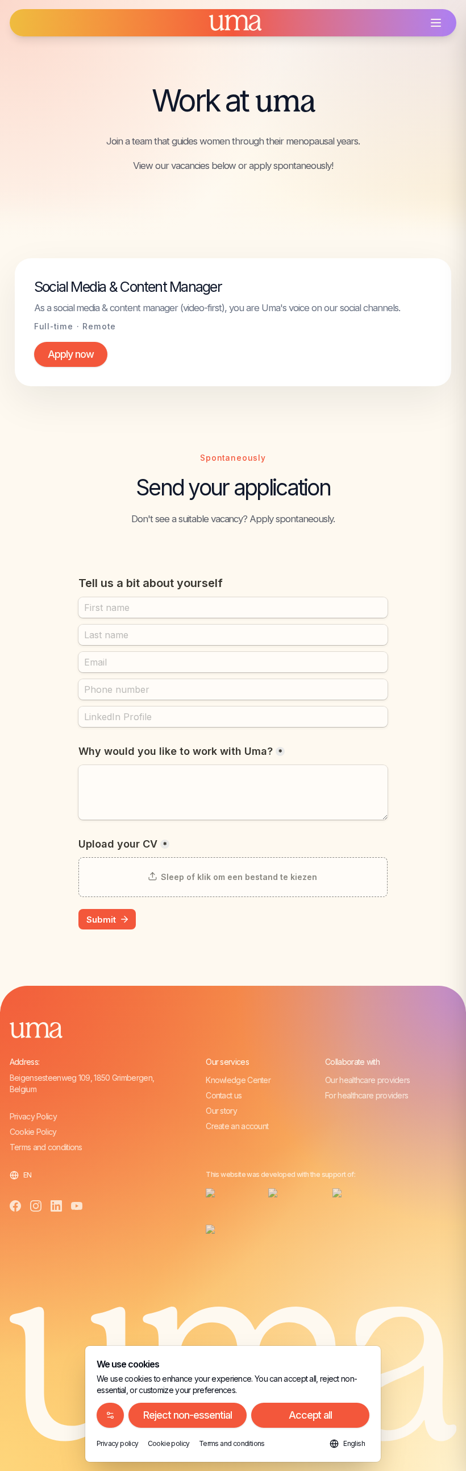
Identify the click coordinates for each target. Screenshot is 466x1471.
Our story (221, 1110)
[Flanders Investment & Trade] (228, 1197)
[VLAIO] (227, 1234)
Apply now (71, 354)
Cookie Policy (33, 1132)
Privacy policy (118, 1443)
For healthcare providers (366, 1095)
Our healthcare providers (367, 1080)
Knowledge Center (238, 1080)
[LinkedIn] (56, 1206)
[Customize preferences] (110, 1415)
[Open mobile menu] (436, 23)
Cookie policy (169, 1443)
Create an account (237, 1126)
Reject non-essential (187, 1415)
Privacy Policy (33, 1116)
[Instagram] (35, 1206)
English (354, 1443)
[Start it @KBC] (366, 1197)
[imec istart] (291, 1197)
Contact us (224, 1095)
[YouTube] (76, 1206)
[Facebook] (15, 1206)
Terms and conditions (46, 1147)
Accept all (310, 1415)
